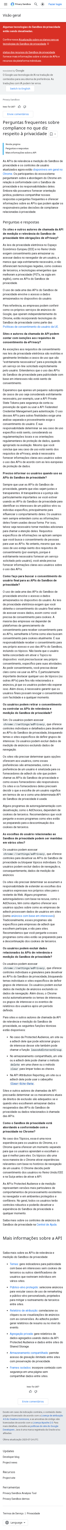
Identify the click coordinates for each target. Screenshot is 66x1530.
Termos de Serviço (13, 1513)
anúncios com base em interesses (32, 916)
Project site (9, 1477)
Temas (14, 1264)
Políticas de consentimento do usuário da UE (30, 326)
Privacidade (33, 1513)
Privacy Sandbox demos (16, 1498)
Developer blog (11, 1456)
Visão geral (12, 15)
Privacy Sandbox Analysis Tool (19, 1493)
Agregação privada (21, 1333)
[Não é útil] (24, 106)
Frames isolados (20, 1367)
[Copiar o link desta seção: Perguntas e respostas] (42, 222)
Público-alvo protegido (24, 1287)
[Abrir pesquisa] (36, 4)
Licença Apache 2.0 (43, 1422)
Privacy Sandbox (11, 99)
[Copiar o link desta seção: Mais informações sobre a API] (6, 1244)
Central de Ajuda (46, 1224)
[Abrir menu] (5, 4)
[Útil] (19, 106)
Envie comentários (18, 114)
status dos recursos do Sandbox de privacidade (29, 52)
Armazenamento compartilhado (29, 1353)
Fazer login (55, 4)
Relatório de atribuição (23, 1310)
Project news (10, 1462)
